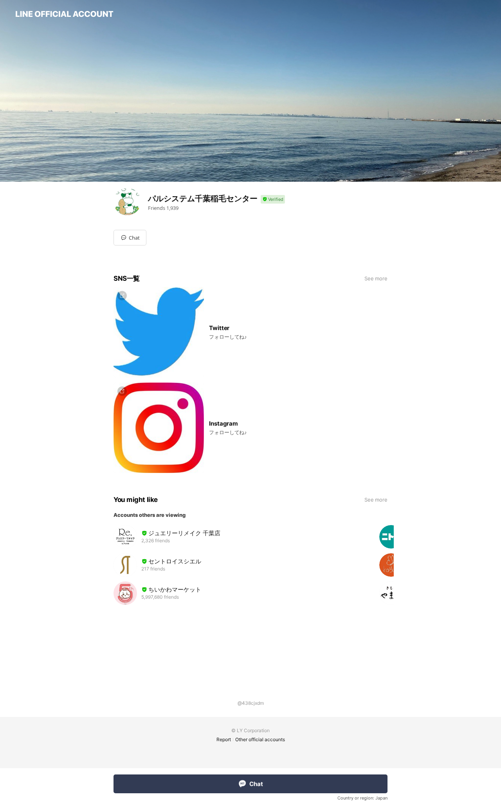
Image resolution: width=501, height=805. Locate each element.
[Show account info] (273, 199)
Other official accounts (260, 739)
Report (223, 739)
